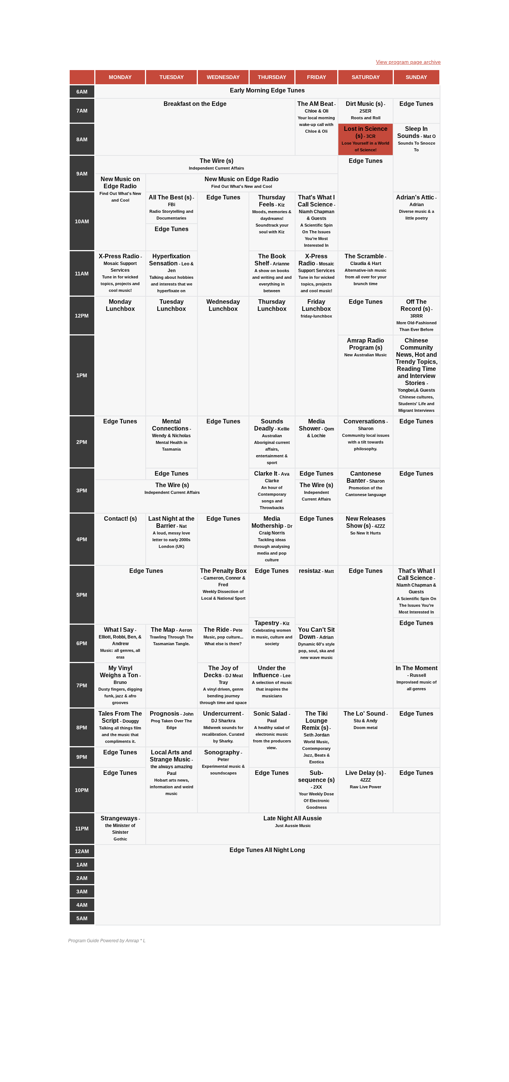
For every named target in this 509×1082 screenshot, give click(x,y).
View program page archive (408, 62)
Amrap (132, 940)
